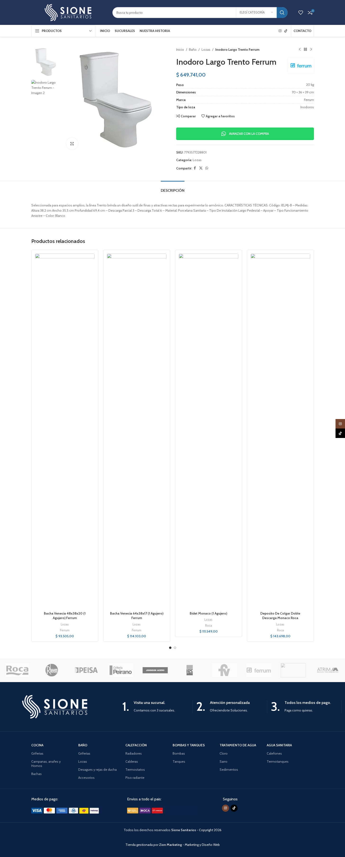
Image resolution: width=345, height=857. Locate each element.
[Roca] (17, 670)
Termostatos (135, 769)
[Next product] (311, 49)
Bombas (179, 753)
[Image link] (66, 810)
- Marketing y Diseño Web (189, 845)
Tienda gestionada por (142, 845)
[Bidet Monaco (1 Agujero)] (208, 431)
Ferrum (64, 630)
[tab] (172, 188)
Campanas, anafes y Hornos (46, 763)
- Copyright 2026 (196, 830)
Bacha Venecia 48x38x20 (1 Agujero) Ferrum (65, 615)
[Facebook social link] (195, 168)
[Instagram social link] (280, 31)
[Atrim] (327, 670)
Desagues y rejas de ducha (97, 769)
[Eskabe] (293, 670)
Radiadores (133, 753)
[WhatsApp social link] (207, 168)
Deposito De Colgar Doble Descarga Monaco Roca (280, 615)
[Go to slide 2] (175, 648)
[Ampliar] (72, 144)
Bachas (36, 774)
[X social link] (201, 168)
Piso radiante (134, 777)
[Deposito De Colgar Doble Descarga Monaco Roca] (280, 431)
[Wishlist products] (300, 12)
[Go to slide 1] (170, 648)
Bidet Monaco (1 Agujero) (208, 613)
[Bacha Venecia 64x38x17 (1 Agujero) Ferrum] (136, 431)
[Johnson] (155, 670)
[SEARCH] (282, 12)
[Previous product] (300, 49)
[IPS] (189, 670)
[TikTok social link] (286, 31)
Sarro (223, 761)
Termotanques (278, 761)
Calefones (274, 753)
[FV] (224, 670)
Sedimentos (229, 769)
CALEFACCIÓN (136, 745)
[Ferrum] (258, 670)
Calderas (131, 761)
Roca (208, 625)
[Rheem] (51, 670)
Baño (193, 49)
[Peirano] (120, 670)
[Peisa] (86, 670)
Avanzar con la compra (249, 134)
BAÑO (82, 745)
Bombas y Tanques (189, 745)
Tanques (179, 761)
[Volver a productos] (305, 49)
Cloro (224, 753)
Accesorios (86, 777)
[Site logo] (68, 12)
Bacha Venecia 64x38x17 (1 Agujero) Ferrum (136, 615)
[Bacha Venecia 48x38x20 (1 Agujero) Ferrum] (65, 431)
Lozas (206, 49)
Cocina (37, 745)
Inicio (180, 49)
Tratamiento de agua (238, 745)
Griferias (37, 753)
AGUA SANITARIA (279, 745)
